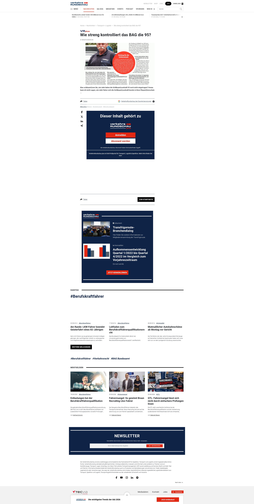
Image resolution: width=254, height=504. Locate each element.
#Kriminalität (160, 323)
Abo (168, 3)
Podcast (129, 9)
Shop (156, 3)
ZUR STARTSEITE (146, 199)
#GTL (158, 394)
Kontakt (155, 492)
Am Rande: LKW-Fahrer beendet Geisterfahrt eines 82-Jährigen (87, 328)
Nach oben (178, 482)
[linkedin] (132, 477)
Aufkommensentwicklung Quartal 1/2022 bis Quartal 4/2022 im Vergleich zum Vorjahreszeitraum (130, 255)
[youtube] (121, 477)
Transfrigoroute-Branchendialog (123, 229)
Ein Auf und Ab (118, 264)
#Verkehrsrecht (100, 358)
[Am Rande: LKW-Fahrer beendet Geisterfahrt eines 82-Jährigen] (88, 310)
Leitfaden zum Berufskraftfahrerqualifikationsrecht (127, 329)
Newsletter (148, 3)
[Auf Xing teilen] (82, 125)
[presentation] (182, 17)
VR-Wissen (140, 9)
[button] (127, 493)
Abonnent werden (120, 141)
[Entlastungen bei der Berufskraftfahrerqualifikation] (88, 382)
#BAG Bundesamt (120, 358)
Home (82, 26)
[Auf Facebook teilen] (82, 112)
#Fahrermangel (122, 394)
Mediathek (110, 9)
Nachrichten (88, 9)
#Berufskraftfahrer (87, 296)
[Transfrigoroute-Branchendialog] (96, 229)
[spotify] (137, 477)
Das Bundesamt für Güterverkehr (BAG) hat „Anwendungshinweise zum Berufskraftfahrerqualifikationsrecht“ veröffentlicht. (125, 338)
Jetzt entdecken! (168, 500)
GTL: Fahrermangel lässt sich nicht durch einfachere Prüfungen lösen (166, 401)
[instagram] (127, 477)
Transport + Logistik (104, 26)
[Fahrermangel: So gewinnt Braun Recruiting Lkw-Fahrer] (127, 382)
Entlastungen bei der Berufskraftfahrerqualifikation (86, 399)
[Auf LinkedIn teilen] (82, 121)
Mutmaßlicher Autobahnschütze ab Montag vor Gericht (165, 328)
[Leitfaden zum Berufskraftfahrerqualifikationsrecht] (127, 310)
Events (120, 9)
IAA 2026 (100, 9)
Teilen (85, 101)
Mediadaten (143, 492)
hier (120, 155)
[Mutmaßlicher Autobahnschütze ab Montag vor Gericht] (166, 310)
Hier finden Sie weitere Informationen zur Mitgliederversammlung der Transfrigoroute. (129, 236)
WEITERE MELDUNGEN (81, 347)
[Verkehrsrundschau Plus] (85, 31)
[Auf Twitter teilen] (82, 116)
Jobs (161, 3)
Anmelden (120, 135)
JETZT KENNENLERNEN (117, 273)
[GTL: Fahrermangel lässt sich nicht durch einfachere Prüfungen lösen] (166, 382)
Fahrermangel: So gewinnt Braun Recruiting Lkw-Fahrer (126, 399)
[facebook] (116, 477)
